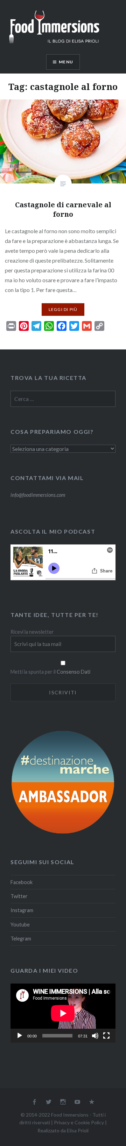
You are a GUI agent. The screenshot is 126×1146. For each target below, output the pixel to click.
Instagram (21, 910)
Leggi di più (63, 309)
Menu (66, 61)
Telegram (20, 939)
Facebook (21, 882)
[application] (62, 1013)
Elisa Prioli (78, 1130)
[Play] (19, 1035)
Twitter (19, 896)
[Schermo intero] (106, 1035)
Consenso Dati (73, 672)
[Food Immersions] (54, 45)
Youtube (20, 925)
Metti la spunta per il (33, 672)
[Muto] (95, 1035)
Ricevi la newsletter (32, 632)
